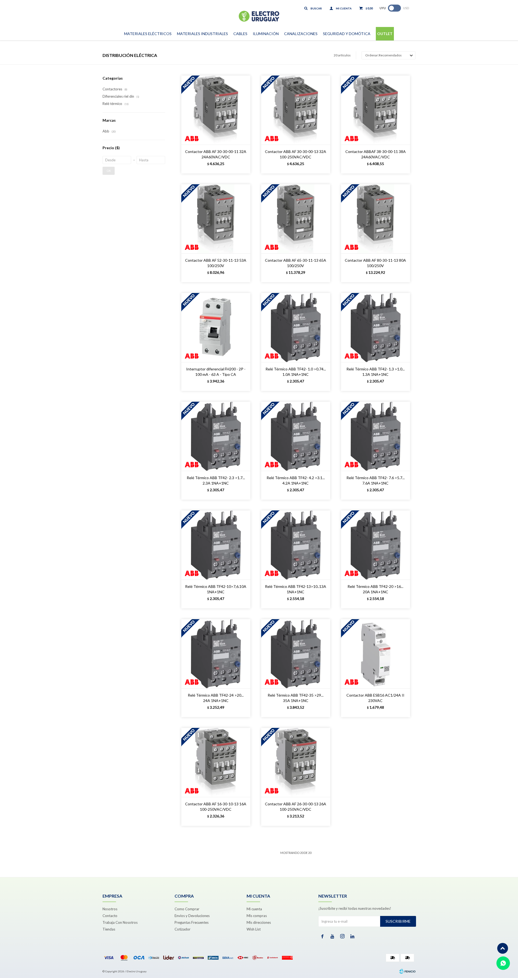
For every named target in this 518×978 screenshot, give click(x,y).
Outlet (385, 33)
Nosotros (110, 909)
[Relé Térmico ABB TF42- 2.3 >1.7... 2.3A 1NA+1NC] (215, 436)
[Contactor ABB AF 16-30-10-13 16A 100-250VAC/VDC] (215, 762)
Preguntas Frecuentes (192, 922)
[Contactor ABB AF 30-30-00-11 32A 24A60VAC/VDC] (215, 110)
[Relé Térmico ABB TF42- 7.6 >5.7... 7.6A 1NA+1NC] (375, 436)
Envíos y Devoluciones (192, 916)
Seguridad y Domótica (346, 33)
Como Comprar (187, 909)
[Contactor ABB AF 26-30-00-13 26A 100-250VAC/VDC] (295, 762)
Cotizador (182, 929)
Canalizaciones (301, 33)
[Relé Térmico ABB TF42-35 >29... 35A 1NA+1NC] (295, 653)
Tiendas (109, 929)
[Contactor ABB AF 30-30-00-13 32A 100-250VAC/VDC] (295, 110)
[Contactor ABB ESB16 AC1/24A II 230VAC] (375, 653)
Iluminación (266, 33)
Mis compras (257, 916)
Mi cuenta (254, 909)
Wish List (254, 929)
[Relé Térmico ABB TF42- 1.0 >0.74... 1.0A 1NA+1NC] (295, 327)
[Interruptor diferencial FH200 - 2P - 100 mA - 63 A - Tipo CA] (215, 327)
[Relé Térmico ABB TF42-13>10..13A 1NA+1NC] (295, 545)
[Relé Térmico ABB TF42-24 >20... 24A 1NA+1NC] (215, 653)
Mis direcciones (259, 922)
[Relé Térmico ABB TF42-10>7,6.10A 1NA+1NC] (215, 545)
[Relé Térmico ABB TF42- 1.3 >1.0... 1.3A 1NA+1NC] (375, 327)
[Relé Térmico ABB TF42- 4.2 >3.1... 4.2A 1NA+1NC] (295, 436)
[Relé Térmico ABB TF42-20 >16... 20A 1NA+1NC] (375, 545)
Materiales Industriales (202, 33)
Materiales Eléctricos (148, 33)
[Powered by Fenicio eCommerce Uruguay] (407, 971)
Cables (240, 33)
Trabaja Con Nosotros (120, 922)
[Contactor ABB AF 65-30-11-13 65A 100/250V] (295, 218)
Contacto (110, 916)
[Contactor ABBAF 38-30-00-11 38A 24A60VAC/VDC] (375, 110)
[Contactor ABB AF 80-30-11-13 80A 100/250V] (375, 218)
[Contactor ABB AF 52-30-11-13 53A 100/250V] (215, 218)
